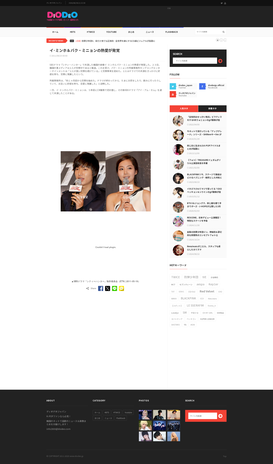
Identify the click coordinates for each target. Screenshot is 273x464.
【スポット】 (177, 305)
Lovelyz (175, 312)
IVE (204, 277)
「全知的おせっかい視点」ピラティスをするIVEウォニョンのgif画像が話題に (204, 120)
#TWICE (116, 412)
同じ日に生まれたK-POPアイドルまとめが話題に (203, 147)
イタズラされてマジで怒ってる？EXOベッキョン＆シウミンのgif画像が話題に (204, 192)
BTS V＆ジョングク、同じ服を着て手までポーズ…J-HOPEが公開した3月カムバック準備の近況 (204, 206)
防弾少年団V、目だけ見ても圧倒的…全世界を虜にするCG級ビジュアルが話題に (118, 41)
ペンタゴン (191, 319)
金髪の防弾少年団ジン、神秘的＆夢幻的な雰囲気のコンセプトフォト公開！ (204, 235)
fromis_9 (212, 305)
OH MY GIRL (208, 312)
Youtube (128, 412)
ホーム (55, 31)
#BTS (72, 31)
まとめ (131, 31)
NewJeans (212, 298)
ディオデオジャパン (54, 3)
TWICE (175, 277)
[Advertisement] (169, 17)
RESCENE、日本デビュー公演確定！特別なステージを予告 (204, 219)
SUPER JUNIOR (207, 319)
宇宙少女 (194, 312)
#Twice (91, 31)
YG (185, 324)
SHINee (220, 312)
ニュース (150, 31)
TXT (173, 291)
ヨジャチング (176, 319)
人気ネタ (184, 108)
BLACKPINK (188, 298)
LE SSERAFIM (195, 305)
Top (225, 456)
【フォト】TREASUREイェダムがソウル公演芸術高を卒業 (204, 161)
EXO (220, 291)
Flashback (171, 31)
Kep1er (213, 284)
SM (185, 312)
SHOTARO (175, 324)
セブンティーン (185, 284)
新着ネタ (212, 108)
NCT (173, 284)
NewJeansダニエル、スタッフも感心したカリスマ (203, 248)
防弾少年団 (191, 277)
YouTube (111, 31)
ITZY (202, 298)
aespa (200, 284)
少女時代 (214, 277)
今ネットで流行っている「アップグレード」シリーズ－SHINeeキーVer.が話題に (204, 134)
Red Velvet (207, 291)
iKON (193, 324)
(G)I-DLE (191, 291)
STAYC (181, 291)
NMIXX (174, 298)
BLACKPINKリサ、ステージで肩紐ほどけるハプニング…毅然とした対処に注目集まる (204, 177)
